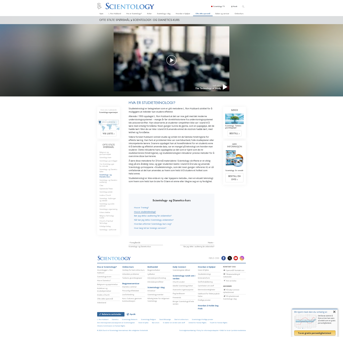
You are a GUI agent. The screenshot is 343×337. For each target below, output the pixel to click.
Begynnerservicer (130, 283)
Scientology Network (129, 319)
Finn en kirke (231, 281)
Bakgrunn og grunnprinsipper (105, 153)
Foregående (135, 242)
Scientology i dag (163, 13)
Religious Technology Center (107, 216)
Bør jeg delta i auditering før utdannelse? (153, 215)
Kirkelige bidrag (105, 226)
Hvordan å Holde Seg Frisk (208, 307)
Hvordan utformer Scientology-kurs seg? (153, 223)
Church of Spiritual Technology (106, 222)
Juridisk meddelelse (239, 330)
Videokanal (101, 302)
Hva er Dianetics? (104, 280)
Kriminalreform (204, 278)
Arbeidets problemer (130, 274)
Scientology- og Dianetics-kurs (140, 246)
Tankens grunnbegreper (132, 278)
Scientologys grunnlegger (108, 161)
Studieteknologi (204, 274)
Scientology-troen (105, 157)
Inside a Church (105, 195)
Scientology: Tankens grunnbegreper (233, 126)
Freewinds (177, 297)
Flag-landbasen (179, 293)
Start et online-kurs (181, 319)
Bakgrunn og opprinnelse (107, 284)
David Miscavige (165, 319)
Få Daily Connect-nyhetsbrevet (231, 291)
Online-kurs (239, 13)
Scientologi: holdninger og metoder (108, 199)
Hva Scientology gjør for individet (107, 165)
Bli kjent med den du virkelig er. (311, 311)
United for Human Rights (197, 323)
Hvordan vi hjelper (183, 13)
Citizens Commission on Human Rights (111, 326)
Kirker (149, 13)
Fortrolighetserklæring (187, 330)
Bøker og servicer (222, 13)
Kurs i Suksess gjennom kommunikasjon (132, 299)
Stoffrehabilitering (205, 282)
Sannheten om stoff (206, 285)
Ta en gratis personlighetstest (315, 333)
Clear (101, 185)
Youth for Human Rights (218, 323)
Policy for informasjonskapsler (208, 330)
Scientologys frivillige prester (202, 319)
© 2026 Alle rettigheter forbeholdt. (122, 330)
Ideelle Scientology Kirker (183, 285)
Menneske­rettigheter (206, 289)
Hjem (101, 13)
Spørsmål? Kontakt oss (235, 270)
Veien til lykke (203, 270)
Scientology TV (219, 6)
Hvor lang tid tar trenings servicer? (150, 228)
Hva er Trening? (141, 207)
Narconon (155, 323)
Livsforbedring (128, 294)
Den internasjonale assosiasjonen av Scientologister (116, 323)
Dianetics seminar (129, 287)
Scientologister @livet (181, 270)
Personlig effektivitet (130, 290)
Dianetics (115, 319)
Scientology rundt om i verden (184, 277)
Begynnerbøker (154, 270)
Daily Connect (179, 267)
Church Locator (179, 282)
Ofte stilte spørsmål (202, 13)
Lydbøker (151, 274)
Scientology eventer (155, 294)
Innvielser (151, 290)
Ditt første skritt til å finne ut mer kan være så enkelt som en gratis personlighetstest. (326, 319)
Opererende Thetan (106, 188)
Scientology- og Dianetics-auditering (108, 181)
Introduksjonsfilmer (155, 282)
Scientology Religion (148, 319)
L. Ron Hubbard (115, 13)
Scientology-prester (106, 192)
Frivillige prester (204, 300)
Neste (210, 242)
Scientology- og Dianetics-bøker (108, 170)
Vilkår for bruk (225, 330)
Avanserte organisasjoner (183, 289)
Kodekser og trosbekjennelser (104, 289)
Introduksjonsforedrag (157, 278)
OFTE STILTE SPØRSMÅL (108, 146)
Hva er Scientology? (134, 13)
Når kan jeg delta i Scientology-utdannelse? (154, 219)
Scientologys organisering (108, 209)
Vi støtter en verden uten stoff (174, 323)
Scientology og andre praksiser (107, 205)
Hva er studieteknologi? (145, 211)
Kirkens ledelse (105, 212)
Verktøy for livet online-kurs (133, 270)
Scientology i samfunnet (108, 229)
